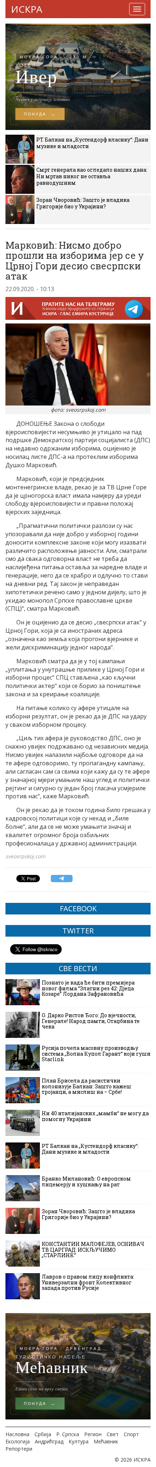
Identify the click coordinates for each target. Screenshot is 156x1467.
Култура (79, 1441)
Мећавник (106, 1441)
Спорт (131, 1434)
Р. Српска (67, 1434)
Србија (42, 1434)
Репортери (18, 1448)
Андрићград (49, 1441)
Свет (113, 1434)
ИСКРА (26, 9)
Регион (93, 1434)
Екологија (17, 1441)
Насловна (17, 1434)
